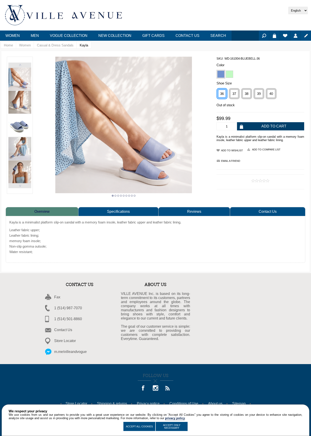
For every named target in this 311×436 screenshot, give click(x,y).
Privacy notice (148, 404)
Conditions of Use (183, 404)
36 (222, 94)
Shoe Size (224, 83)
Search (264, 35)
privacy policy (175, 418)
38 (246, 94)
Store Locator (65, 341)
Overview (42, 211)
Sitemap (239, 404)
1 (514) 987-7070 (68, 308)
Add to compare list (266, 149)
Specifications (118, 211)
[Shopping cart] (274, 35)
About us (215, 404)
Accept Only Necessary (171, 426)
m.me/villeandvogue (70, 352)
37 (234, 94)
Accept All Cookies (139, 426)
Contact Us (268, 211)
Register (306, 35)
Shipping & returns (112, 404)
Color (220, 65)
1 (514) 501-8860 (68, 319)
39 (259, 94)
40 (271, 94)
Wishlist (285, 35)
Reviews (194, 211)
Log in (295, 35)
